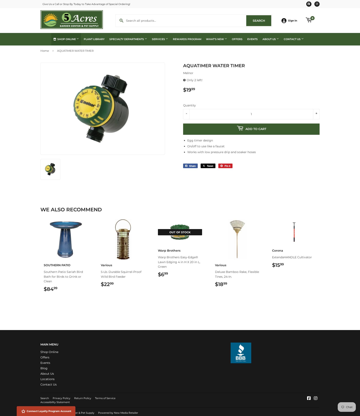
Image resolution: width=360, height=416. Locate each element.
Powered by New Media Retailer (118, 412)
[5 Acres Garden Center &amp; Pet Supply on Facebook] (309, 399)
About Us (269, 39)
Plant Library (94, 39)
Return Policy (82, 398)
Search (262, 21)
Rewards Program (187, 39)
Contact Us (292, 39)
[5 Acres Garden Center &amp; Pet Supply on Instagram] (316, 399)
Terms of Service (105, 398)
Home (44, 50)
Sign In (292, 20)
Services (159, 39)
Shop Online (66, 39)
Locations (47, 379)
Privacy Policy (61, 398)
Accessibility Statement (55, 402)
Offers (237, 39)
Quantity (189, 105)
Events (252, 39)
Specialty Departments (127, 39)
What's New (215, 39)
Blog (44, 368)
